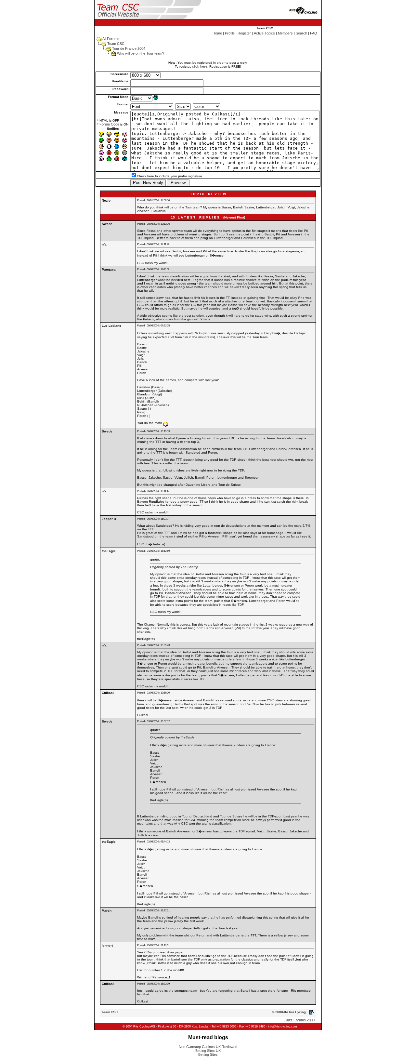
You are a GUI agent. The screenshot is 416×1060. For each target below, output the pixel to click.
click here (199, 66)
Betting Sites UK (208, 1051)
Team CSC (115, 44)
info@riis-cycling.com (282, 1026)
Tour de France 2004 (128, 48)
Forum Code (109, 124)
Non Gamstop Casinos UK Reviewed (208, 1047)
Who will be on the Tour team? (140, 53)
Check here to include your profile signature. (170, 176)
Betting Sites (208, 1054)
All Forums (110, 39)
